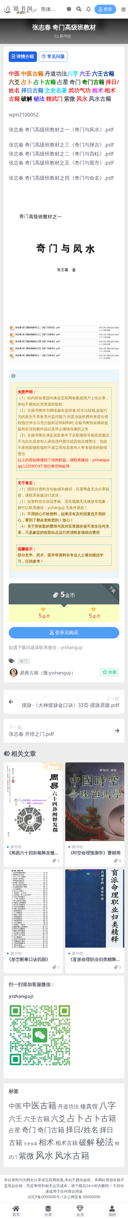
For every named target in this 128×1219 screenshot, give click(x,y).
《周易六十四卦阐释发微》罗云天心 (33, 855)
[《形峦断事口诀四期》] (33, 908)
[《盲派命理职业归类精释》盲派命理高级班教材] (94, 908)
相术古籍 (66, 1143)
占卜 (75, 1118)
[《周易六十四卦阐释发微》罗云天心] (33, 801)
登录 (107, 9)
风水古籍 (72, 1155)
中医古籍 (40, 1105)
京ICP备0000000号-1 (45, 1196)
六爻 (58, 1118)
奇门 (24, 661)
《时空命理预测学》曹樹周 (94, 853)
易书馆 (65, 36)
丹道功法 (68, 1106)
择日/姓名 (82, 1129)
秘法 (105, 1141)
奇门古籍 (51, 1129)
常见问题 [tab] (56, 56)
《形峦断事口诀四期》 (28, 959)
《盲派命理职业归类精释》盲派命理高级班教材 (94, 961)
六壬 (15, 1118)
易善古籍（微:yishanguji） (48, 672)
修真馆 (89, 1106)
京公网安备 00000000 (81, 1196)
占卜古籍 (100, 1118)
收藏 (112, 672)
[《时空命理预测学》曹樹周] (94, 801)
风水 (44, 1155)
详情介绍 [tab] (25, 56)
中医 (15, 1106)
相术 (46, 1142)
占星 (15, 1130)
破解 (86, 1142)
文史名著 (30, 1144)
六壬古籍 (37, 1118)
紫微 (26, 1155)
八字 (107, 1105)
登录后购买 (66, 632)
